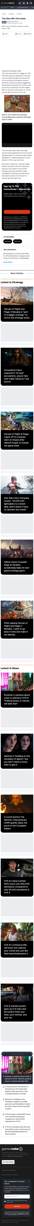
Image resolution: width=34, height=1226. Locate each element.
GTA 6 (12, 7)
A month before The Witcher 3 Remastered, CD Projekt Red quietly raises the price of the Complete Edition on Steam (17, 1090)
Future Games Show (23, 7)
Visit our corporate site (15, 1156)
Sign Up (17, 1206)
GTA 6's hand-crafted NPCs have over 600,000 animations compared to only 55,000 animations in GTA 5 (18, 1117)
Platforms (18, 241)
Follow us (19, 33)
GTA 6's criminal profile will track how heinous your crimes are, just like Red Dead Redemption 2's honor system (18, 1130)
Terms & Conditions (12, 1214)
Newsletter (28, 33)
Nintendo (8, 241)
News (4, 22)
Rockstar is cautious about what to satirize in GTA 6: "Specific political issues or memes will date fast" (18, 1078)
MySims (19, 14)
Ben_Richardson (13, 21)
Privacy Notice (13, 220)
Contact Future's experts (10, 1174)
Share (6, 33)
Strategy (11, 14)
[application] (17, 133)
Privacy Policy (21, 1213)
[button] (31, 3)
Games (4, 14)
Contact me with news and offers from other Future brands (16, 1201)
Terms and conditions (9, 1170)
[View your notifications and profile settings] (27, 3)
